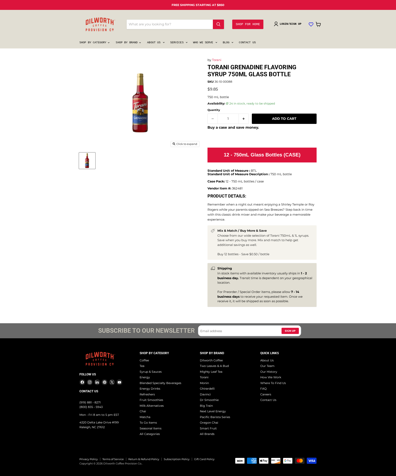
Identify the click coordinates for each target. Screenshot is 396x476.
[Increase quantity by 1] (244, 119)
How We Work (270, 377)
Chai (143, 411)
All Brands (207, 434)
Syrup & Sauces (151, 372)
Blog (227, 42)
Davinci (205, 394)
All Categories (150, 434)
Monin (204, 383)
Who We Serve (204, 42)
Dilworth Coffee (211, 360)
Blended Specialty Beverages (160, 383)
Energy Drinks (150, 388)
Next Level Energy (213, 411)
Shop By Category (93, 42)
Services (177, 42)
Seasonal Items (150, 428)
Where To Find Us (273, 383)
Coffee (144, 360)
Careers (265, 394)
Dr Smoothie (209, 400)
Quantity (213, 110)
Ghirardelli (207, 388)
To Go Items (148, 422)
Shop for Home (248, 24)
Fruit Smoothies (151, 400)
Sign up (290, 330)
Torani (216, 60)
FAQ (263, 388)
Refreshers (147, 394)
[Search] (218, 24)
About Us (154, 42)
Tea (142, 366)
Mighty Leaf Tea (211, 372)
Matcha (145, 417)
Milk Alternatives (152, 406)
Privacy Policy (88, 459)
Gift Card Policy (204, 459)
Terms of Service (113, 459)
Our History (268, 372)
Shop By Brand (127, 42)
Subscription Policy (177, 459)
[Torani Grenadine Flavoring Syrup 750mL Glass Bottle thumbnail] (87, 161)
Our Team (267, 366)
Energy (145, 377)
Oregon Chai (209, 422)
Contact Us (247, 42)
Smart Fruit (208, 428)
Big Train (206, 406)
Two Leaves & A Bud (214, 366)
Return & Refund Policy (143, 459)
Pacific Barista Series (215, 417)
